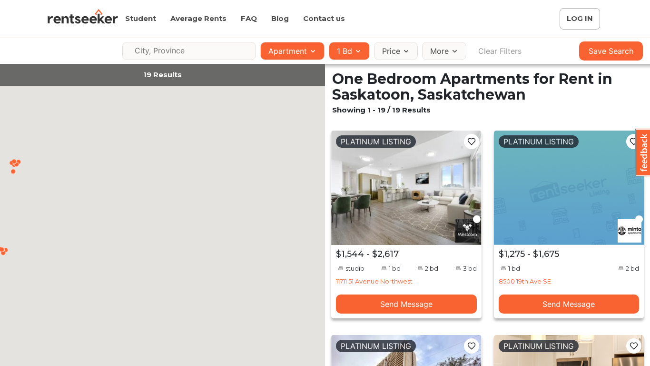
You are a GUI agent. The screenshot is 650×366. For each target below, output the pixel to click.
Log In (580, 18)
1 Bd (344, 51)
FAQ (249, 18)
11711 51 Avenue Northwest (374, 281)
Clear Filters (500, 51)
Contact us (324, 18)
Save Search (611, 51)
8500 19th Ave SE (525, 281)
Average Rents (198, 18)
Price (391, 51)
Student (140, 18)
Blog (280, 18)
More (439, 51)
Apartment (287, 51)
